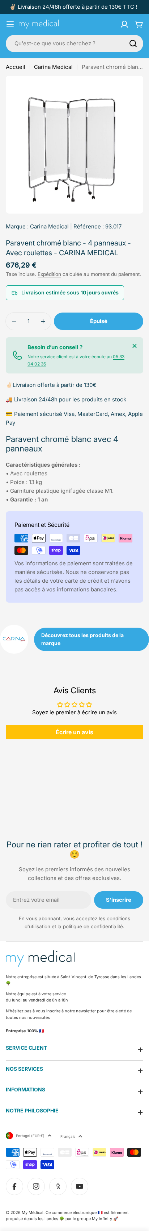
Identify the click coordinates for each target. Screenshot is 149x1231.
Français (67, 1136)
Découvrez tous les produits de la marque (82, 639)
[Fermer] (134, 346)
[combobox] (74, 43)
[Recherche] (133, 43)
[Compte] (124, 24)
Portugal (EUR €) (30, 1135)
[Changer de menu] (10, 24)
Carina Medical (53, 66)
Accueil (15, 66)
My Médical (32, 1212)
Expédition (49, 274)
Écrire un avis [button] (74, 732)
